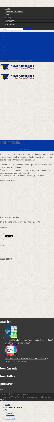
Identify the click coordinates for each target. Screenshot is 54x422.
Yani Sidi (11, 342)
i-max (32, 397)
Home (7, 8)
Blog (7, 14)
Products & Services (14, 11)
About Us (9, 17)
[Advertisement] (27, 110)
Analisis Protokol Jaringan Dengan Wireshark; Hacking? (29, 340)
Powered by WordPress (11, 397)
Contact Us (10, 20)
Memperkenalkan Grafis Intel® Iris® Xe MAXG (25, 358)
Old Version (10, 24)
